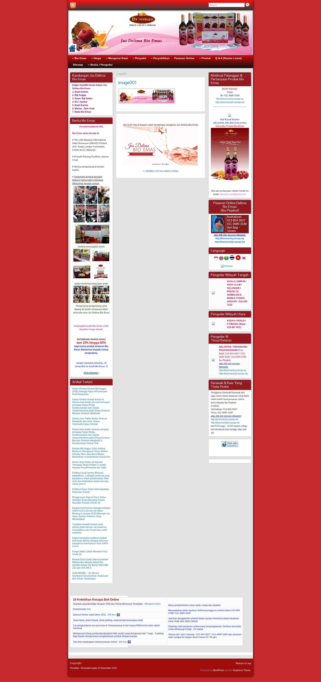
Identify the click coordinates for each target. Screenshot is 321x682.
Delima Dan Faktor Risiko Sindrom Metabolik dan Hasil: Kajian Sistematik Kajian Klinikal (89, 421)
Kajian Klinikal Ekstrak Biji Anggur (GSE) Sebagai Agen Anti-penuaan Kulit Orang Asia (89, 391)
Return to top (243, 663)
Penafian (74, 668)
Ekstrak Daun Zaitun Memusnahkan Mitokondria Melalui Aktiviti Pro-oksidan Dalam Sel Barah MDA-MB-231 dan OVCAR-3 (90, 563)
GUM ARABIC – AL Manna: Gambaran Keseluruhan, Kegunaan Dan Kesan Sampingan (90, 576)
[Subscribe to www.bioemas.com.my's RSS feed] (73, 5)
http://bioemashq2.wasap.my (229, 102)
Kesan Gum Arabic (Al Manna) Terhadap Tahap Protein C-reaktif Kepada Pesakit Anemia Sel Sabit (89, 465)
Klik (89, 609)
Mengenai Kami (152, 604)
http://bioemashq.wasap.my (230, 99)
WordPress (218, 670)
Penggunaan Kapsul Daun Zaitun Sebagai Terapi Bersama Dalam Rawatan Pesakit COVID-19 (89, 500)
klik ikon (112, 614)
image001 (122, 73)
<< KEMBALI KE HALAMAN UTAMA (160, 171)
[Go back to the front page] (160, 32)
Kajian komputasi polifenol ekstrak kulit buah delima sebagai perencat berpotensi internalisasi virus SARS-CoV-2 (90, 542)
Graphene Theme (242, 670)
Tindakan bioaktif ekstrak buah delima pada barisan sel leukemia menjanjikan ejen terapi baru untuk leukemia (89, 528)
